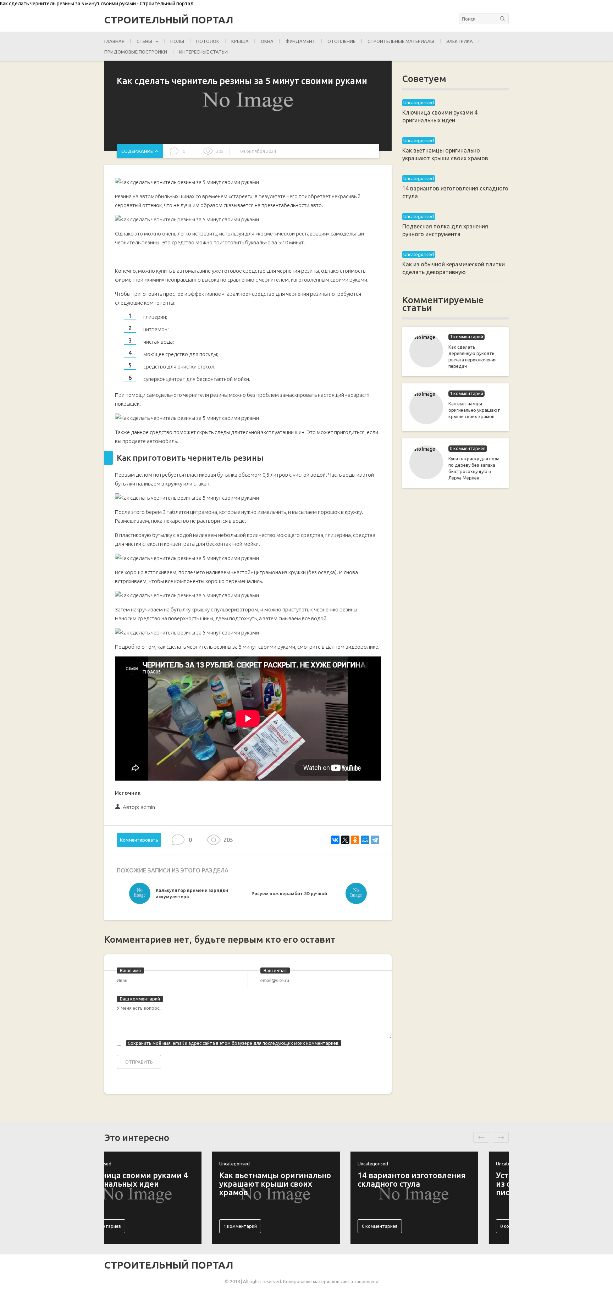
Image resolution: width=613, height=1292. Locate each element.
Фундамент (300, 41)
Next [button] (501, 1137)
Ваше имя (130, 970)
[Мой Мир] (365, 840)
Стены (144, 41)
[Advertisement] (455, 608)
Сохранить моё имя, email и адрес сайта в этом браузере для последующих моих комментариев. (233, 1043)
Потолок (207, 41)
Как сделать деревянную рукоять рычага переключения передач (472, 356)
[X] (345, 840)
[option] (188, 895)
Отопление (341, 41)
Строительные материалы (401, 41)
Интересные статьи (203, 51)
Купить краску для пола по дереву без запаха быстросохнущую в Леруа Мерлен (473, 468)
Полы (177, 41)
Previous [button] (481, 1137)
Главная (114, 41)
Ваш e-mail (275, 970)
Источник (127, 793)
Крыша (240, 41)
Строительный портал (168, 20)
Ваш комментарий (140, 998)
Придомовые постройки (135, 51)
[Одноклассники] (355, 840)
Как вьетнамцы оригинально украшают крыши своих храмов (474, 410)
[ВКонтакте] (335, 840)
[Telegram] (375, 840)
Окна (267, 41)
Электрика (459, 41)
